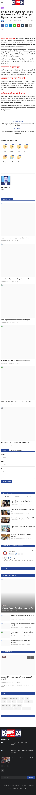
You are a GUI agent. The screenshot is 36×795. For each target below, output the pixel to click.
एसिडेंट (22, 698)
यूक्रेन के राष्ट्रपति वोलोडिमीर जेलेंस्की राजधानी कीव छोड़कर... (16, 401)
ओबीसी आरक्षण (17, 709)
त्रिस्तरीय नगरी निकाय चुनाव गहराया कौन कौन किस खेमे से (22, 616)
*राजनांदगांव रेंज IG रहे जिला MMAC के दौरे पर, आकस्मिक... (21, 535)
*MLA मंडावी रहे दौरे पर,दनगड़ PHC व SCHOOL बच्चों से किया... (23, 527)
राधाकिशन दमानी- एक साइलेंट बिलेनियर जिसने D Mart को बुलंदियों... (22, 641)
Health (3, 702)
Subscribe (30, 777)
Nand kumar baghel (7, 709)
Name (3, 454)
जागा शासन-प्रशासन (26, 709)
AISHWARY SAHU (15, 504)
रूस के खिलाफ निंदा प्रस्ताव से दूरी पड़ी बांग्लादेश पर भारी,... (15, 279)
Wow (19, 162)
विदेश (3, 8)
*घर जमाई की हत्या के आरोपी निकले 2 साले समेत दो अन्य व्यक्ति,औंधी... (22, 502)
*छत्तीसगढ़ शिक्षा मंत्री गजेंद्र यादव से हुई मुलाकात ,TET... (23, 518)
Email (3, 461)
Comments (5, 450)
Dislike (11, 151)
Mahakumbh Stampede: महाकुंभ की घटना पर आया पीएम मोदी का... (22, 751)
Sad (12, 162)
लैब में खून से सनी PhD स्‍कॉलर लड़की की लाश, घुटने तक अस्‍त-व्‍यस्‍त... (22, 624)
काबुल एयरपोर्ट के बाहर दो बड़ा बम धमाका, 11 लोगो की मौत (15, 238)
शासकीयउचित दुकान (14, 698)
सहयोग (27, 698)
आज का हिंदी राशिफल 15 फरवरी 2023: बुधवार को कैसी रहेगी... (16, 678)
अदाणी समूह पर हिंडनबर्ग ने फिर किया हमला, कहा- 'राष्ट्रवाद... (16, 320)
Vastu (13, 702)
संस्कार (14, 705)
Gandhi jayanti (28, 702)
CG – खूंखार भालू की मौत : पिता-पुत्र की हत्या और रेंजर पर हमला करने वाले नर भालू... (18, 125)
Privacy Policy (23, 788)
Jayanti (19, 705)
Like (5, 151)
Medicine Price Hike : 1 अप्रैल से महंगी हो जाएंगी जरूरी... (16, 361)
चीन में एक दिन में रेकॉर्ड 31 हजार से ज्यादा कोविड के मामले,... (15, 442)
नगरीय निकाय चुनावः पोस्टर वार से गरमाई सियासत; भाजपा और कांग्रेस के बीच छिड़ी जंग (18, 132)
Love (19, 151)
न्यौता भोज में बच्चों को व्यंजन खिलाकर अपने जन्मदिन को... (22, 758)
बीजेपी (9, 702)
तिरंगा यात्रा (20, 702)
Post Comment (7, 481)
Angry (4, 162)
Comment (4, 469)
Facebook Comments (16, 450)
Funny (25, 151)
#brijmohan (5, 698)
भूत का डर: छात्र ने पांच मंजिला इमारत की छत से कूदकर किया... (22, 633)
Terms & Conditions (13, 788)
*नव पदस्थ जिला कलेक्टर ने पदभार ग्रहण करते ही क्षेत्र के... (22, 510)
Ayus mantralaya (6, 705)
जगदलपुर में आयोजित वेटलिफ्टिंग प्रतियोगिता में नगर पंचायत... (21, 743)
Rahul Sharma (4, 240)
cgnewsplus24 (8, 20)
